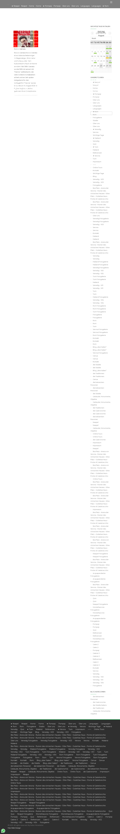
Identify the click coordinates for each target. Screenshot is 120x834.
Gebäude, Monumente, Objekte (100, 398)
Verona (95, 132)
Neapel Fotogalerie (100, 554)
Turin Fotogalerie (99, 276)
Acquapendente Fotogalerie (97, 574)
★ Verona (96, 156)
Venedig (96, 141)
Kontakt (96, 170)
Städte (95, 120)
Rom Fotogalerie (99, 306)
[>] (109, 33)
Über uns (96, 123)
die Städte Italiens (100, 705)
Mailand (96, 150)
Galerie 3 (96, 653)
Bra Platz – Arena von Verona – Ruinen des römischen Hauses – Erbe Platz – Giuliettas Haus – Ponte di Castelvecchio (100, 456)
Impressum (97, 162)
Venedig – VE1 (98, 285)
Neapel (95, 422)
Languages (93, 724)
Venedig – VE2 (98, 270)
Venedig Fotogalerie (101, 218)
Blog (94, 176)
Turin (94, 159)
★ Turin (95, 147)
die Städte (97, 365)
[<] (92, 33)
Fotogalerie (97, 117)
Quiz (94, 144)
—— (94, 164)
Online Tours (97, 167)
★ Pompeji (51, 724)
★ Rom (14, 726)
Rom (94, 320)
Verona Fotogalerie (100, 329)
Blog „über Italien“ (100, 347)
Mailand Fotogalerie (100, 262)
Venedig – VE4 (98, 300)
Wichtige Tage (98, 135)
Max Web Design (14, 828)
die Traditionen (98, 373)
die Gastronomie (99, 411)
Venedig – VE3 (98, 179)
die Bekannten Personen (97, 698)
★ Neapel (15, 724)
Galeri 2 (95, 644)
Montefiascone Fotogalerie (97, 608)
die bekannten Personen (97, 383)
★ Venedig (97, 129)
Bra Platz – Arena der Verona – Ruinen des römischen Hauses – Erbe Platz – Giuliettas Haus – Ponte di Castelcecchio (100, 193)
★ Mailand (97, 138)
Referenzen (97, 153)
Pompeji (96, 624)
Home (33, 724)
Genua (95, 356)
